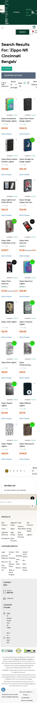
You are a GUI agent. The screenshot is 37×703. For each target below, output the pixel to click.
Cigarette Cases (13, 524)
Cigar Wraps (12, 533)
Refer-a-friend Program (12, 572)
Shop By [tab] (8, 69)
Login (3, 552)
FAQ (17, 552)
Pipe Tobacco (4, 524)
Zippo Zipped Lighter (6, 404)
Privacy (25, 695)
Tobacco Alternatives (22, 527)
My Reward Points (11, 564)
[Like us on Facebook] (32, 498)
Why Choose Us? (4, 567)
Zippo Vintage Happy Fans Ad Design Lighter (25, 202)
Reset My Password (4, 557)
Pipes (19, 523)
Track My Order (18, 561)
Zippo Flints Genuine (6, 282)
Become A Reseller (27, 701)
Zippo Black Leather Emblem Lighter (9, 160)
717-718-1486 (32, 593)
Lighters (29, 535)
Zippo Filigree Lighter (6, 445)
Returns (18, 568)
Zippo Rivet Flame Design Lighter (26, 119)
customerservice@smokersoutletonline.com (22, 598)
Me (24, 560)
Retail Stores (25, 569)
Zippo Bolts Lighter (9, 362)
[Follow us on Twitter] (32, 506)
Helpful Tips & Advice (25, 554)
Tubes (3, 529)
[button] (16, 99)
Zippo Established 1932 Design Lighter (9, 119)
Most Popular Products (21, 534)
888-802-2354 (7, 22)
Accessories (5, 538)
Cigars (12, 529)
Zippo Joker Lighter (9, 322)
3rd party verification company (23, 659)
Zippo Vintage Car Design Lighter (26, 160)
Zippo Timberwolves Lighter (25, 365)
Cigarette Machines (4, 533)
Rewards (12, 558)
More (24, 564)
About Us (4, 562)
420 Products (30, 524)
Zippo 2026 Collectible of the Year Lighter (8, 243)
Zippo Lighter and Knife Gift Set (8, 201)
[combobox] (23, 32)
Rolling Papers (29, 530)
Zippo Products (13, 539)
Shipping (19, 556)
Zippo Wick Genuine (24, 241)
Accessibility (25, 698)
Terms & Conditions (25, 692)
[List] (28, 83)
